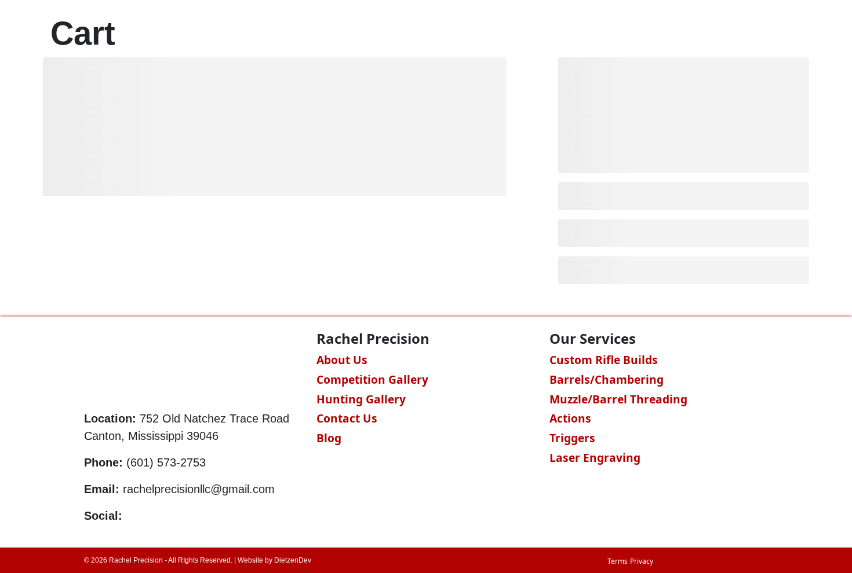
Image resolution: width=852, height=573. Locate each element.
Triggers (572, 438)
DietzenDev (292, 560)
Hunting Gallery (361, 399)
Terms (617, 561)
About (649, 32)
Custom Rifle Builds (603, 360)
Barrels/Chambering (606, 379)
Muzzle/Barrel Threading (618, 399)
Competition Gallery (372, 379)
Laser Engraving (594, 457)
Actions (570, 418)
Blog (692, 32)
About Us (341, 360)
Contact (744, 32)
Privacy (641, 561)
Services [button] (537, 32)
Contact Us (346, 418)
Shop (604, 32)
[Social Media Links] (130, 515)
